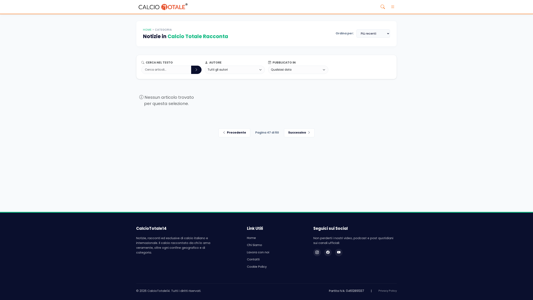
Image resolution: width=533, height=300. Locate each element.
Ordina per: (345, 33)
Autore (215, 62)
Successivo (297, 132)
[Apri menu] (393, 7)
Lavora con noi (258, 252)
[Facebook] (328, 252)
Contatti (253, 259)
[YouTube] (338, 252)
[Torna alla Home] (163, 7)
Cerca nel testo (159, 62)
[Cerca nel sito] (383, 7)
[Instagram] (317, 252)
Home (147, 29)
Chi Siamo (254, 245)
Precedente (236, 132)
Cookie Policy (257, 267)
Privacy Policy (388, 290)
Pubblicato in (284, 62)
